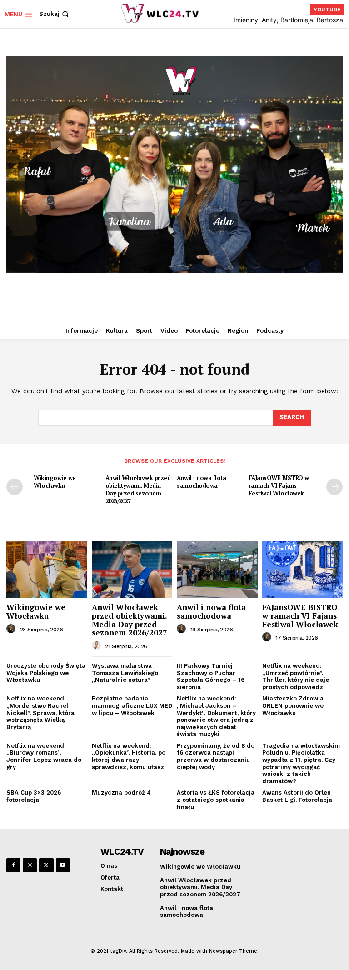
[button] (54, 14)
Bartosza (330, 20)
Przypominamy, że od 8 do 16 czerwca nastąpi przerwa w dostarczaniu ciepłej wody (215, 756)
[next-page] (334, 487)
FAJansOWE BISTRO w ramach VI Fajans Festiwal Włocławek (279, 485)
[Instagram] (30, 865)
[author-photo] (12, 629)
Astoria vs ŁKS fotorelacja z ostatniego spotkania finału (215, 799)
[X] (46, 865)
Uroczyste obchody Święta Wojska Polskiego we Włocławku (45, 672)
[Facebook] (13, 865)
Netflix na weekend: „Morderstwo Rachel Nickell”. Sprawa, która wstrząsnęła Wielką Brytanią (40, 712)
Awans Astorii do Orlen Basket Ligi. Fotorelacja (297, 796)
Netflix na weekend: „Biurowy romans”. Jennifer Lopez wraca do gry (43, 756)
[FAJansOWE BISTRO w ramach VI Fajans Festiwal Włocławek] (302, 569)
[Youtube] (63, 865)
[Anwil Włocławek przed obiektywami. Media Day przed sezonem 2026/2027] (132, 569)
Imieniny (246, 20)
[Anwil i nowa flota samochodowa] (217, 569)
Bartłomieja (296, 20)
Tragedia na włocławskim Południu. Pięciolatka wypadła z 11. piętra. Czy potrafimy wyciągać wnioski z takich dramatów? (301, 763)
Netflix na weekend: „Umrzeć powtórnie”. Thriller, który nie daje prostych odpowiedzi (295, 676)
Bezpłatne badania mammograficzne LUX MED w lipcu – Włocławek (132, 705)
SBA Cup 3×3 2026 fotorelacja (33, 796)
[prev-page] (14, 487)
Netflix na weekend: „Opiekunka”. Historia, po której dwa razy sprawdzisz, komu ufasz (128, 756)
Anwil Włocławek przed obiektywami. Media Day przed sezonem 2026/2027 (138, 489)
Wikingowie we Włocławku (55, 482)
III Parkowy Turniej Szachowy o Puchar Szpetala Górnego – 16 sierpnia (210, 676)
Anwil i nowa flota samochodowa (201, 482)
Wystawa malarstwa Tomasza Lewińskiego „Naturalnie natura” (125, 672)
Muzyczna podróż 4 (121, 792)
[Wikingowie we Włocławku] (46, 569)
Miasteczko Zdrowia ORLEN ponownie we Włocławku (293, 705)
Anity (269, 20)
